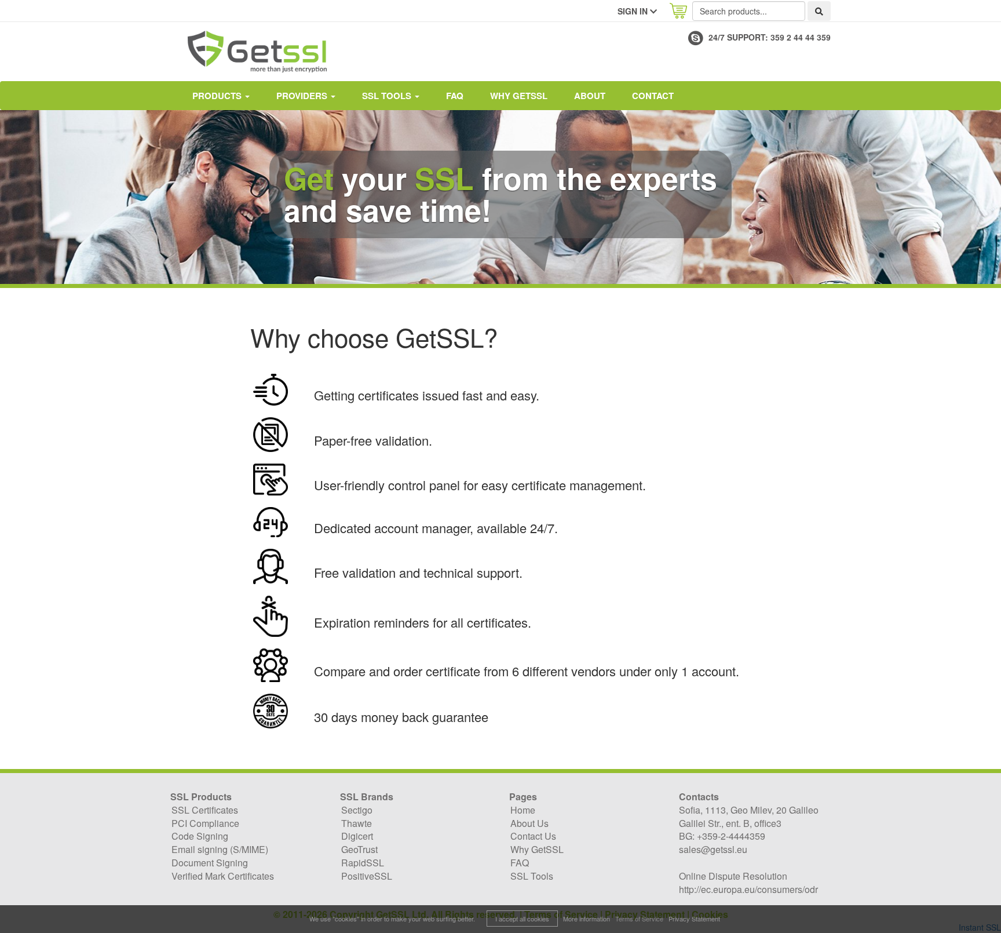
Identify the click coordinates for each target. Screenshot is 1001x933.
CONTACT (653, 95)
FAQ (454, 95)
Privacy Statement (694, 918)
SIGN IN (634, 11)
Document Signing (209, 862)
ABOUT (589, 95)
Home (522, 810)
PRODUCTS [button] (218, 95)
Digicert (357, 836)
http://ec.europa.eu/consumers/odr (748, 889)
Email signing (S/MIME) (219, 849)
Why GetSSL (518, 95)
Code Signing (199, 836)
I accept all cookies (522, 918)
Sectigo (356, 810)
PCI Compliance (205, 823)
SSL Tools (531, 876)
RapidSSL (362, 862)
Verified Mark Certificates (222, 876)
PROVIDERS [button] (303, 95)
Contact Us (533, 836)
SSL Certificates (204, 810)
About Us (529, 823)
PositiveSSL (366, 876)
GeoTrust (359, 849)
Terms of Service (639, 918)
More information (586, 918)
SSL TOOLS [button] (388, 95)
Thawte (356, 823)
